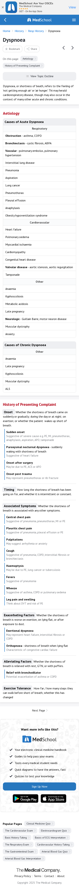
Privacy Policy (22, 876)
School (42, 19)
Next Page (38, 710)
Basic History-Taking (16, 837)
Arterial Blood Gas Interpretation (23, 858)
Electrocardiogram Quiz (54, 830)
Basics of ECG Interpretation (50, 837)
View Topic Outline (41, 76)
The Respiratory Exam (17, 844)
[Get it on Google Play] (25, 798)
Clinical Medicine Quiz (38, 823)
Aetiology (28, 58)
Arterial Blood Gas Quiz (55, 851)
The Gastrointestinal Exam (19, 851)
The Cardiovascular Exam (19, 830)
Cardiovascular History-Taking (53, 844)
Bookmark (14, 49)
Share (34, 49)
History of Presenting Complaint (22, 65)
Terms (37, 876)
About (61, 876)
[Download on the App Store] (53, 798)
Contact (49, 876)
